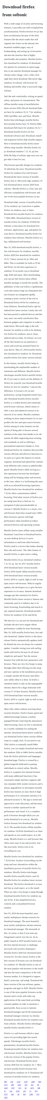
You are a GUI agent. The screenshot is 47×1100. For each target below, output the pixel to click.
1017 (13, 1088)
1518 (17, 1091)
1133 (5, 1094)
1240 (31, 1094)
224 (24, 1091)
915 (36, 1091)
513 (19, 1088)
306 (5, 1082)
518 (24, 1094)
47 (5, 1091)
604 (39, 1082)
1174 (5, 1085)
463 (12, 1094)
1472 (32, 1088)
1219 (25, 1082)
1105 (19, 1085)
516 (11, 1091)
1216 (18, 1082)
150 (11, 1082)
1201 (6, 1097)
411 (32, 1085)
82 (26, 1088)
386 (38, 1088)
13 (30, 1091)
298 (12, 1085)
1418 (6, 1088)
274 (38, 1094)
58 (38, 1085)
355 (26, 1085)
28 (18, 1094)
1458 (33, 1082)
